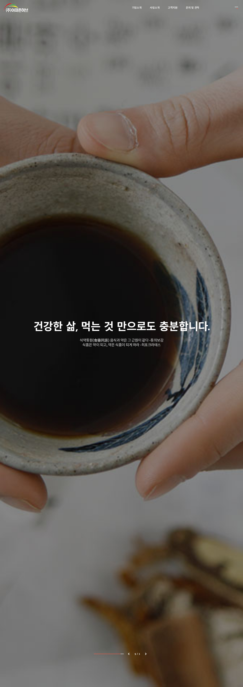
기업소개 (137, 7)
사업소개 (155, 7)
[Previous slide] (128, 654)
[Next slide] (145, 654)
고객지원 (173, 7)
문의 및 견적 (192, 7)
